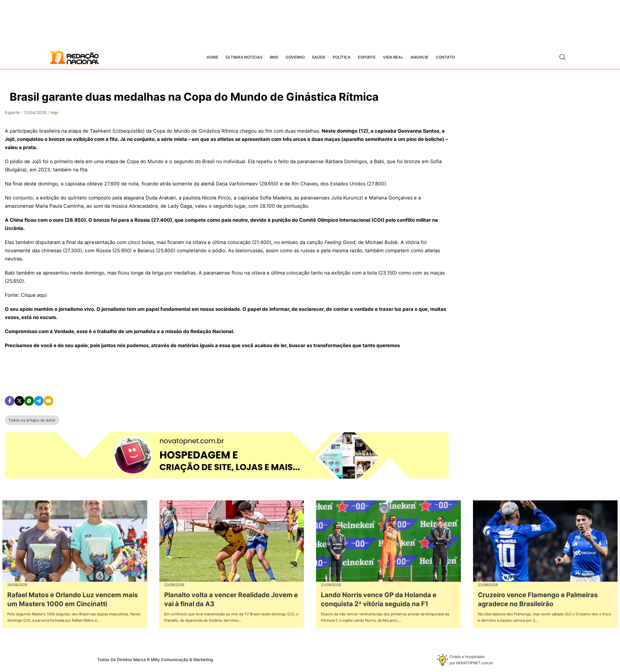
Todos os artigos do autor (32, 420)
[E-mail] (48, 401)
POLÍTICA (342, 57)
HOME (212, 57)
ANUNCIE (419, 57)
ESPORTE (367, 57)
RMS (274, 57)
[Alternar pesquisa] (562, 57)
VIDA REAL (393, 57)
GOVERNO (295, 57)
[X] (19, 401)
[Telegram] (39, 401)
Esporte (12, 112)
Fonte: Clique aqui (26, 295)
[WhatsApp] (29, 401)
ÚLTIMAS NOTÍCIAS (244, 57)
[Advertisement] (500, 179)
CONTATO (445, 57)
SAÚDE (319, 57)
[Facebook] (10, 401)
